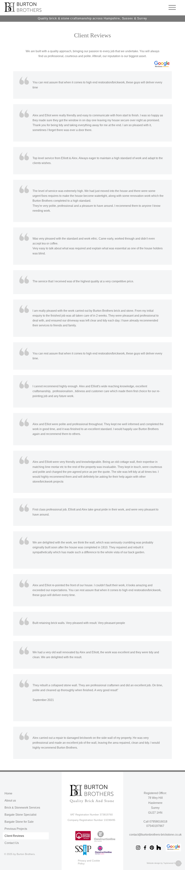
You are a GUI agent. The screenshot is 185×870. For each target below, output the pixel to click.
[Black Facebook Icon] (145, 847)
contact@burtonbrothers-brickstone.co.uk (155, 834)
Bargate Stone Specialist (20, 814)
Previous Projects (16, 828)
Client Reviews (14, 835)
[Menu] (172, 7)
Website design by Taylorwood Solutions (164, 863)
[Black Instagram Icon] (138, 847)
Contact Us (12, 842)
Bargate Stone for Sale (19, 821)
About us (10, 800)
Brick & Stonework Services (22, 807)
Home (8, 793)
